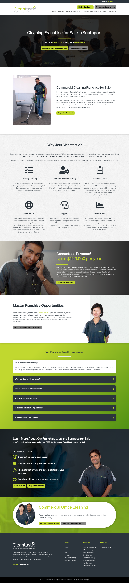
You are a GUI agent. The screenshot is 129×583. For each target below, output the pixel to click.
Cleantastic (57, 43)
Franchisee (79, 43)
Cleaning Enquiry (86, 7)
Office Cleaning (88, 550)
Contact (111, 11)
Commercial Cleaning (90, 547)
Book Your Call (19, 486)
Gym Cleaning (87, 555)
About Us (61, 11)
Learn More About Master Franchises (27, 327)
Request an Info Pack (65, 113)
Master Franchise (43, 313)
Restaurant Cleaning (89, 560)
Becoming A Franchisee (107, 547)
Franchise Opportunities (106, 7)
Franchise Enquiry (70, 558)
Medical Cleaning (88, 552)
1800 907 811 (111, 1)
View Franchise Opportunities (73, 523)
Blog (105, 11)
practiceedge (84, 579)
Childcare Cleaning (89, 558)
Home (54, 11)
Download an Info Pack (79, 48)
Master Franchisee (106, 550)
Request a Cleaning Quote (49, 523)
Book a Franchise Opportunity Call (54, 48)
